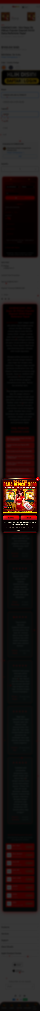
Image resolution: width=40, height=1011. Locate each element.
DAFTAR (11, 518)
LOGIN (29, 518)
